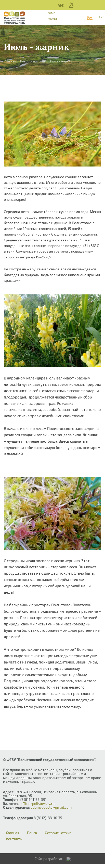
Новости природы (33, 61)
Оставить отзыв (58, 833)
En (100, 17)
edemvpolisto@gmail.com (51, 807)
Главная (12, 833)
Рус (90, 17)
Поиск (32, 833)
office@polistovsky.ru (37, 803)
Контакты (14, 839)
